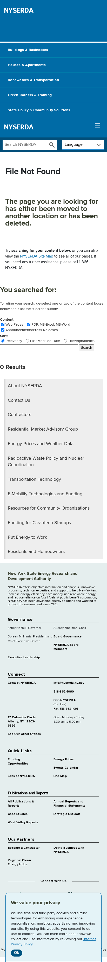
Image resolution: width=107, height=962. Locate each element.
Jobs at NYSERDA (21, 776)
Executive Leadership (24, 657)
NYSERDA (19, 10)
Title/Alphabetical (81, 341)
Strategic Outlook (67, 814)
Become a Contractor (24, 847)
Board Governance (68, 636)
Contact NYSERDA (22, 682)
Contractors (19, 414)
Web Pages (14, 324)
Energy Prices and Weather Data (40, 444)
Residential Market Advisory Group (43, 429)
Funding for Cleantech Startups (39, 522)
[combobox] (25, 145)
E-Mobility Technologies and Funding (45, 494)
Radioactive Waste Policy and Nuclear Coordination (46, 461)
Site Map (60, 776)
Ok (16, 953)
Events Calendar (66, 767)
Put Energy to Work (27, 537)
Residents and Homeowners (36, 551)
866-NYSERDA (65, 700)
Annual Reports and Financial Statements (69, 803)
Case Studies (18, 814)
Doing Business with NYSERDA (69, 850)
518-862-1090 (64, 691)
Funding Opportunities (18, 761)
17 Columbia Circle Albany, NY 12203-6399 (22, 721)
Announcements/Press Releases (31, 330)
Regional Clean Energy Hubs (19, 862)
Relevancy (13, 341)
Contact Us (19, 400)
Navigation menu (97, 127)
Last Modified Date (45, 341)
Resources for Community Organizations (49, 508)
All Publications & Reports (21, 803)
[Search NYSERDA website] (52, 145)
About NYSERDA (25, 386)
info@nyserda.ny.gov (69, 682)
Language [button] (74, 145)
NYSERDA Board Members (66, 647)
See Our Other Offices (24, 734)
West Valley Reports (23, 822)
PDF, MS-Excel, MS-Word (50, 324)
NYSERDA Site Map (36, 256)
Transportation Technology (34, 479)
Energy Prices (64, 759)
